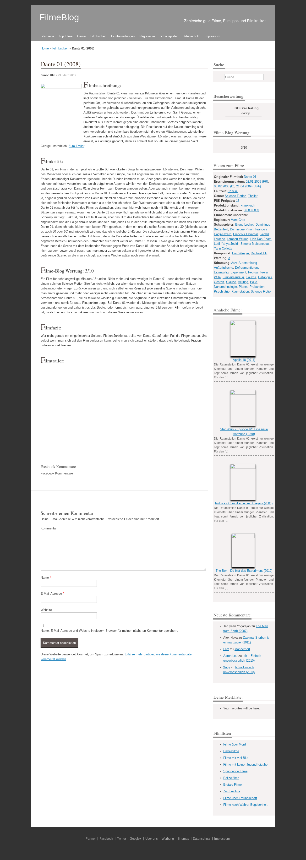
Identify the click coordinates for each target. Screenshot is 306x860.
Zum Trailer (76, 146)
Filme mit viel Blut (235, 758)
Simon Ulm (48, 75)
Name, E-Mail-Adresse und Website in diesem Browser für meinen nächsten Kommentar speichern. (109, 630)
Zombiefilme (231, 791)
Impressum (212, 36)
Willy (226, 667)
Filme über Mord (234, 744)
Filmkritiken (98, 36)
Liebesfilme (231, 751)
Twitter (121, 838)
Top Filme (65, 36)
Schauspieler (169, 36)
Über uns (151, 838)
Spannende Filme (235, 771)
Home (45, 48)
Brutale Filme (232, 784)
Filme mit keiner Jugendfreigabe (245, 764)
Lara (226, 649)
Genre (81, 36)
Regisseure (147, 36)
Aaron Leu (230, 656)
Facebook (106, 838)
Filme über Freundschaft (240, 798)
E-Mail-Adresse (52, 593)
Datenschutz (191, 36)
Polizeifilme (231, 778)
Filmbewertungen (123, 36)
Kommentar (49, 528)
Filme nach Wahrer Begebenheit (245, 804)
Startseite (47, 36)
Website (46, 610)
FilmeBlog (59, 17)
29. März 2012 (67, 75)
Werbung (168, 838)
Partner (91, 838)
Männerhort (242, 649)
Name (46, 577)
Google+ (136, 838)
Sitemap (183, 838)
